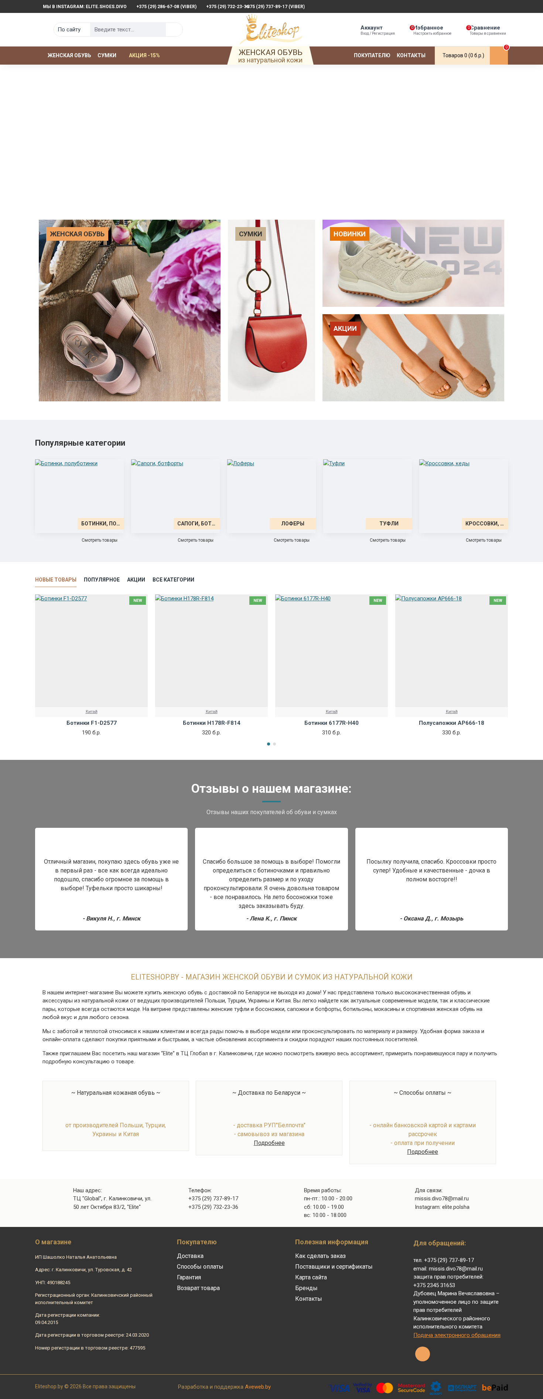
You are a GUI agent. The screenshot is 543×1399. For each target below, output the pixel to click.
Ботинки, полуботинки (100, 524)
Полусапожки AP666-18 (451, 723)
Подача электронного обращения (457, 1335)
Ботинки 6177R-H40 (331, 723)
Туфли (389, 524)
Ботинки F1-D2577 (91, 723)
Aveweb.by (258, 1386)
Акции (136, 580)
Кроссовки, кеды (484, 524)
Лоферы (292, 524)
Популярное (102, 580)
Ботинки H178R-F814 (211, 723)
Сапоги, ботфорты (196, 524)
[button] (268, 744)
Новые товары (55, 580)
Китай (92, 711)
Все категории (173, 580)
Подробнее (269, 1142)
